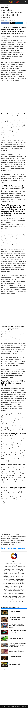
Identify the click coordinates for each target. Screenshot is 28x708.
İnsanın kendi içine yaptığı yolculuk (13, 548)
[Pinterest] (14, 601)
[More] (25, 23)
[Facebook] (5, 601)
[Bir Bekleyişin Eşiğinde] (4, 612)
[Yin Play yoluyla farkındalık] (4, 658)
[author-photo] (14, 559)
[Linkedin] (11, 601)
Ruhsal (7, 5)
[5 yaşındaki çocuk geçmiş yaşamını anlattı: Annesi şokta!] (4, 651)
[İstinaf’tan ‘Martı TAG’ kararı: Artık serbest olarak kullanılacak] (4, 638)
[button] (2, 2)
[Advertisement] (14, 97)
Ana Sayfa (3, 5)
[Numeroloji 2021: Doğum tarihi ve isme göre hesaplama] (4, 664)
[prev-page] (2, 669)
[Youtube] (22, 601)
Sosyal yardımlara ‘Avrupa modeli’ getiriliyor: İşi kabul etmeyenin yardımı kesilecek (17, 645)
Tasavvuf (6, 7)
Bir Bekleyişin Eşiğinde (15, 611)
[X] (20, 601)
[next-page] (4, 669)
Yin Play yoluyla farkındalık (15, 656)
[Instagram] (8, 601)
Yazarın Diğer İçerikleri (14, 607)
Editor (6, 20)
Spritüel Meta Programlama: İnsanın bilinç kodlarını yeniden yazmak (17, 625)
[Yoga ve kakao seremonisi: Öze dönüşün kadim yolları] (4, 619)
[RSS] (17, 601)
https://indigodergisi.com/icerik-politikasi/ (14, 563)
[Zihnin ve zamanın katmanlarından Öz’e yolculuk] (4, 632)
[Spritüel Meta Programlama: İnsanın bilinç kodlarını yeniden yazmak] (4, 625)
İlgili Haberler (5, 607)
